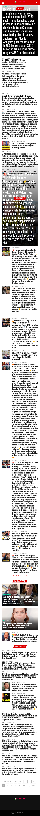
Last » (33, 785)
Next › (25, 785)
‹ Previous (18, 781)
